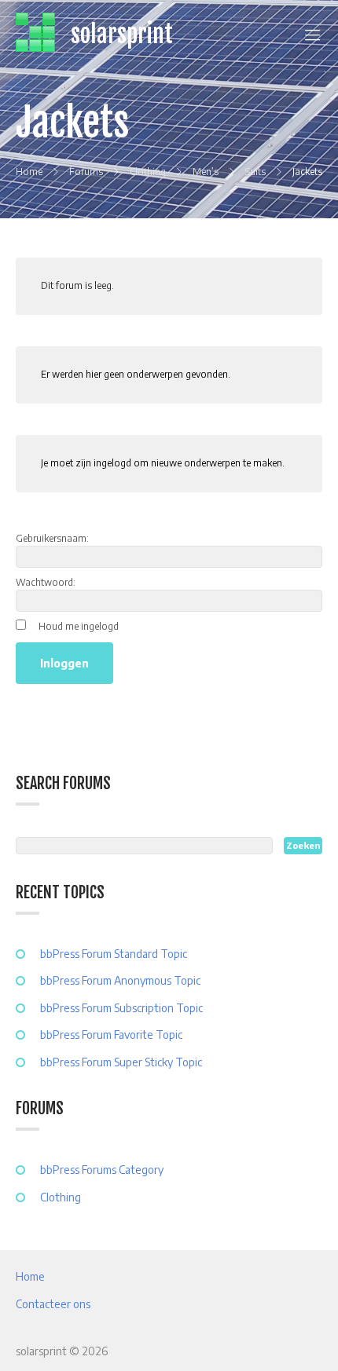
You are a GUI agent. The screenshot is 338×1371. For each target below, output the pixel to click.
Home (30, 1276)
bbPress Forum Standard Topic (113, 953)
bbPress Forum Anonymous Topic (120, 980)
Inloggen (64, 663)
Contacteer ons (53, 1304)
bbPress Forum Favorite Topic (111, 1034)
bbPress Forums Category (101, 1169)
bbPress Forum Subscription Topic (121, 1008)
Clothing (60, 1197)
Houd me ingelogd (79, 626)
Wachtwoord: (45, 582)
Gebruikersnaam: (52, 538)
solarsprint (122, 34)
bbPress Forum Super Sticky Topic (121, 1062)
